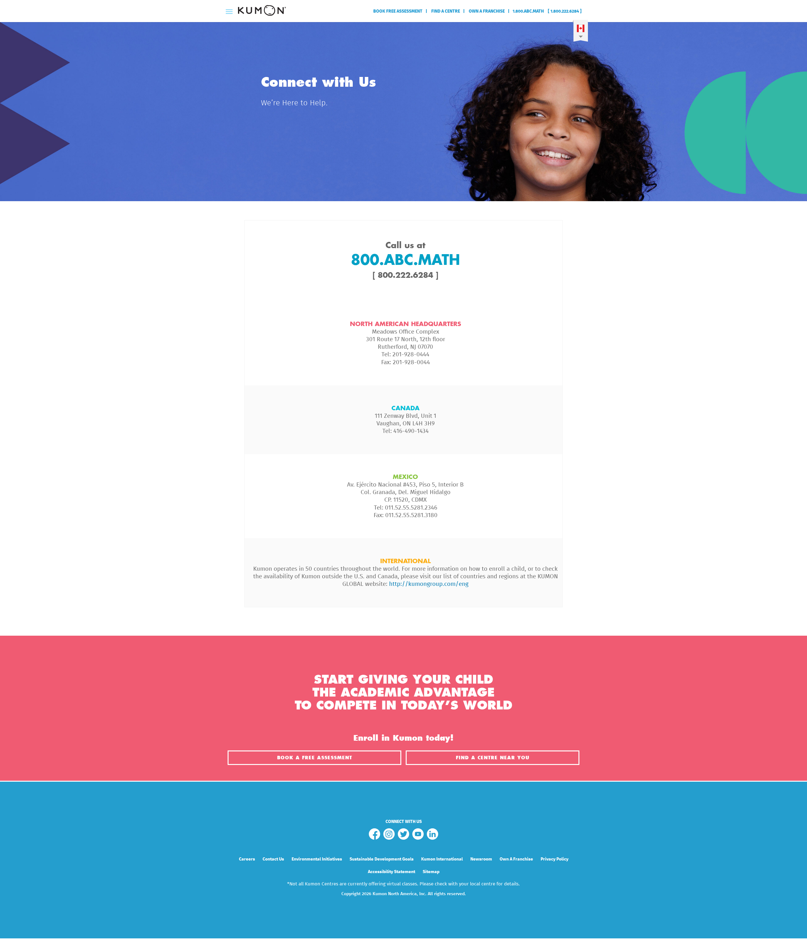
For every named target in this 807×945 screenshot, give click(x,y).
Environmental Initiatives (317, 859)
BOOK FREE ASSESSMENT (397, 11)
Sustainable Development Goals (382, 859)
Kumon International (442, 859)
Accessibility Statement (391, 872)
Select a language (580, 33)
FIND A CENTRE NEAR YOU (492, 757)
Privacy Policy (554, 859)
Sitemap (431, 872)
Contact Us (273, 859)
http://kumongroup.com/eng (428, 584)
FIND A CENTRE (445, 11)
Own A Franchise (516, 859)
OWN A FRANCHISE (486, 11)
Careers (247, 859)
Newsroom (481, 859)
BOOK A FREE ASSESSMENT (314, 757)
